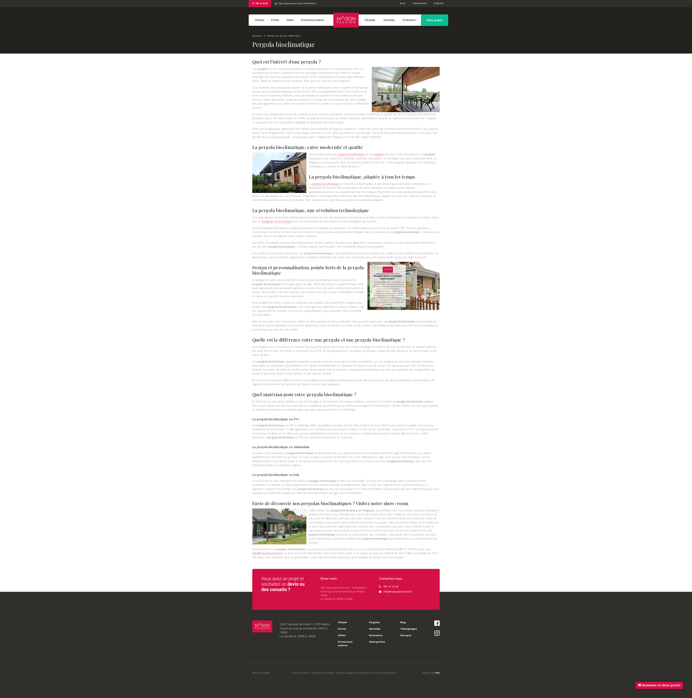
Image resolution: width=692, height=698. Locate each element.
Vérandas (389, 20)
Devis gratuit (435, 20)
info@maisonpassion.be (267, 553)
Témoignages (420, 4)
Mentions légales (261, 672)
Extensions (409, 20)
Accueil (257, 36)
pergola (379, 154)
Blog (402, 4)
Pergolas (370, 20)
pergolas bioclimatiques (277, 221)
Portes (275, 20)
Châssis (259, 20)
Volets (290, 20)
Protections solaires (312, 20)
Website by (431, 672)
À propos (438, 4)
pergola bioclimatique (351, 154)
